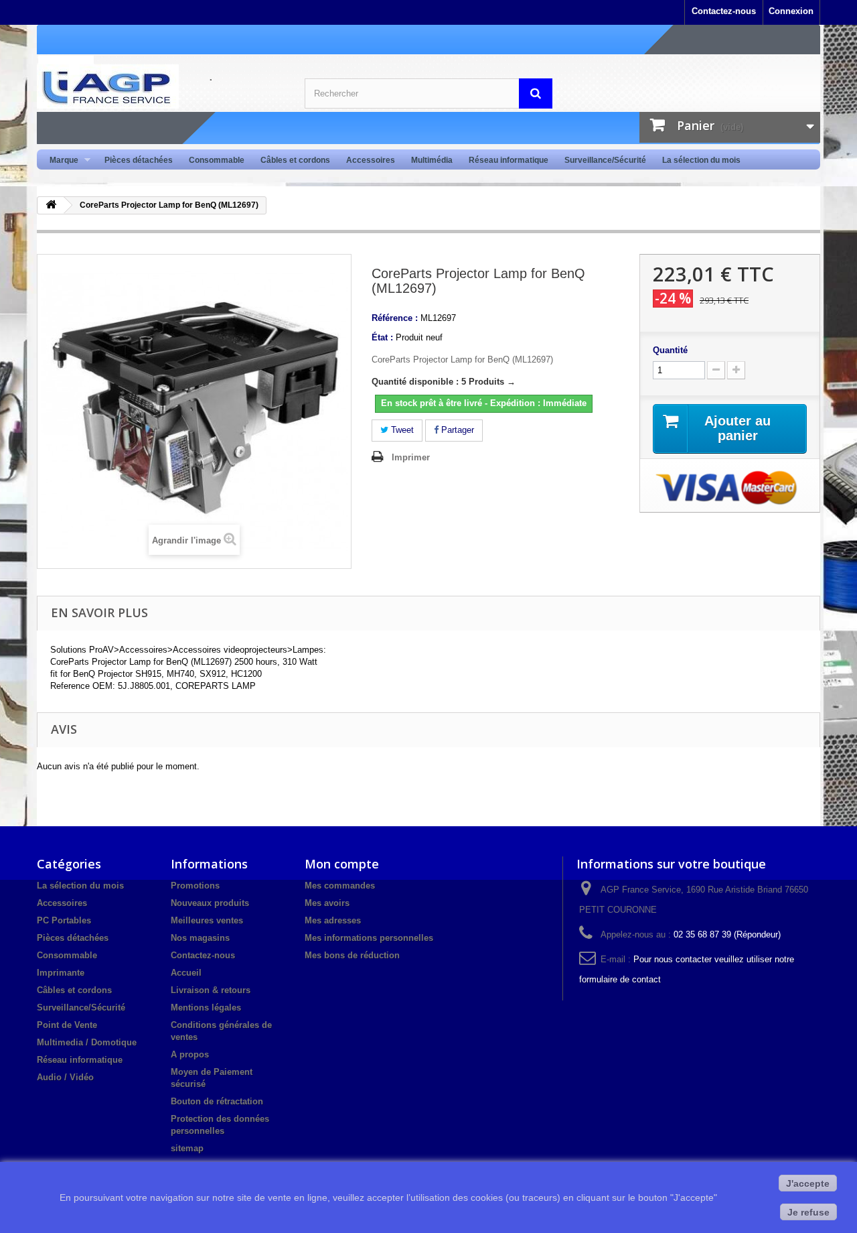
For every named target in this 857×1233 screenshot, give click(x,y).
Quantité (670, 350)
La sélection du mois (701, 160)
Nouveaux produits (210, 903)
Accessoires (370, 160)
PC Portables (64, 920)
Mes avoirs (327, 903)
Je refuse (808, 1212)
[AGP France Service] (161, 86)
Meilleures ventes (207, 920)
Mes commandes (340, 886)
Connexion (791, 11)
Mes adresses (333, 920)
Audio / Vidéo (65, 1077)
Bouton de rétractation (217, 1101)
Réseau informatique (508, 160)
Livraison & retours (210, 990)
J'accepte (808, 1183)
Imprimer (411, 457)
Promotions (195, 886)
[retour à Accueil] (51, 205)
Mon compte (342, 864)
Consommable (216, 160)
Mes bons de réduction (352, 955)
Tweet (401, 430)
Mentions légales (206, 1007)
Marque (60, 160)
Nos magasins (200, 938)
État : (382, 337)
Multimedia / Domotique (87, 1042)
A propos (190, 1054)
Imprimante (60, 973)
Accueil (186, 973)
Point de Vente (67, 1025)
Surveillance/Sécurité (605, 160)
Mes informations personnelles (369, 938)
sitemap (187, 1148)
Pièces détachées (138, 160)
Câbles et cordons (295, 160)
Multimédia (432, 160)
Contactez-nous (724, 11)
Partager (456, 430)
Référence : (395, 318)
